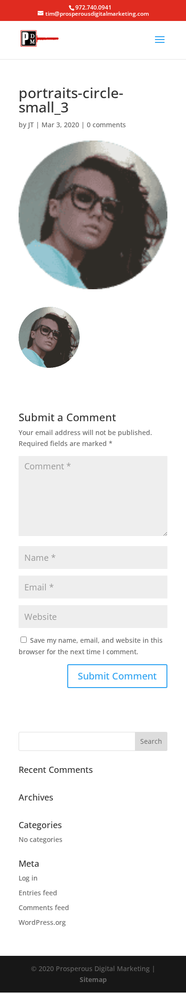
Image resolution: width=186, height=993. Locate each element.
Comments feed (44, 907)
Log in (28, 877)
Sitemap (93, 979)
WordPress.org (42, 922)
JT (31, 124)
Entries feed (38, 892)
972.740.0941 (93, 7)
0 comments (106, 124)
